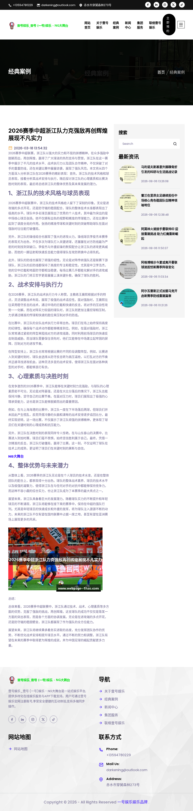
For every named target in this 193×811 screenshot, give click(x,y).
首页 (161, 72)
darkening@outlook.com (58, 5)
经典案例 (116, 25)
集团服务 (140, 25)
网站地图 (21, 749)
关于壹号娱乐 (102, 25)
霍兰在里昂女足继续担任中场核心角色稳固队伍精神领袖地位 (159, 200)
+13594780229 (23, 5)
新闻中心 (128, 25)
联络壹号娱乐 (155, 25)
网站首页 (87, 25)
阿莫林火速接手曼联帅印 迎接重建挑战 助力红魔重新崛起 (159, 233)
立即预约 (167, 24)
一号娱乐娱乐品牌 (132, 802)
